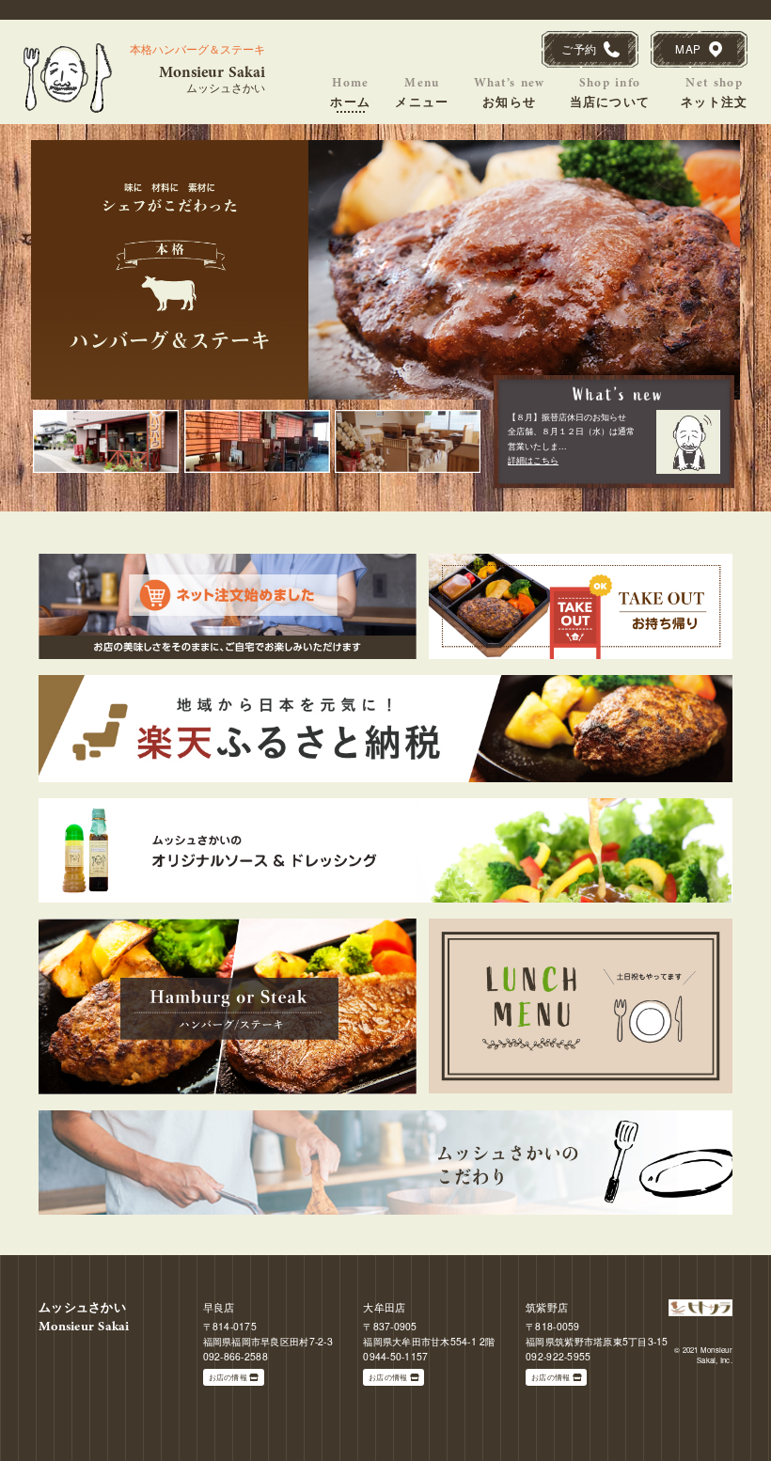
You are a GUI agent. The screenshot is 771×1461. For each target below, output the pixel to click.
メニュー (421, 91)
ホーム (350, 91)
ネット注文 (714, 91)
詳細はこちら (533, 460)
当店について (610, 91)
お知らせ (509, 91)
